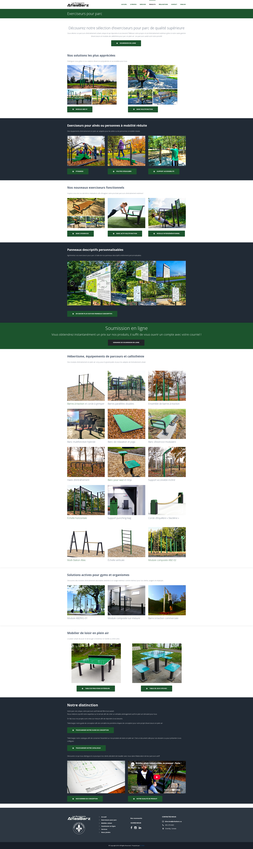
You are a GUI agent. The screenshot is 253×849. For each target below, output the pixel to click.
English (183, 4)
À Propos (133, 4)
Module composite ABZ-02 (162, 560)
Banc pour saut (116, 479)
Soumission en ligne (108, 826)
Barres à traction (75, 403)
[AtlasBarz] (78, 4)
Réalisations (163, 4)
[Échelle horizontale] (86, 500)
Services (143, 4)
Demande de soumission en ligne (126, 342)
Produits (152, 4)
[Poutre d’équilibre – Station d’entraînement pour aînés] (126, 151)
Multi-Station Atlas (76, 560)
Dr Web (142, 845)
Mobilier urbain (106, 823)
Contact (174, 4)
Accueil (124, 4)
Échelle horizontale (77, 518)
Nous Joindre (105, 832)
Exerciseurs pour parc (109, 820)
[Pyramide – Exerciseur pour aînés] (86, 151)
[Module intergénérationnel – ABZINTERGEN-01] (167, 213)
